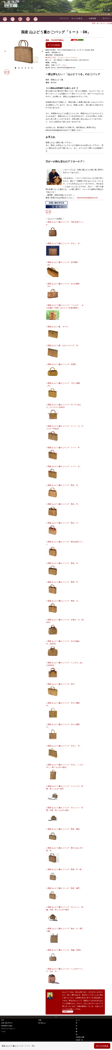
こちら (64, 65)
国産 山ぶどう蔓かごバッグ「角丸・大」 (64, 485)
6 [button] (32, 68)
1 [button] (15, 68)
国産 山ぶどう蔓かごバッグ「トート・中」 (64, 447)
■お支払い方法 (51, 57)
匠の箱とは (42, 1023)
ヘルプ (3, 1031)
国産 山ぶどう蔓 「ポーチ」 (59, 326)
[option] (23, 51)
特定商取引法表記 (6, 1026)
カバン (102, 23)
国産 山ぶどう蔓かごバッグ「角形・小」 (64, 600)
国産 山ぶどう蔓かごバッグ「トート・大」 (64, 466)
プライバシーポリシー (8, 1028)
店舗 (39, 1020)
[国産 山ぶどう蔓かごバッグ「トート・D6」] (23, 51)
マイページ (64, 18)
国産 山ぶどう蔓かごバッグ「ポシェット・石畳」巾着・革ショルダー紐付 (64, 808)
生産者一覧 (79, 1040)
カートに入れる (54, 45)
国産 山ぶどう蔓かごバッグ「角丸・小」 (64, 522)
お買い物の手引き (6, 1023)
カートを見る (77, 18)
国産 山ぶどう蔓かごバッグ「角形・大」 (64, 563)
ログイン (106, 18)
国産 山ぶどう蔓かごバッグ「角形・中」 (64, 582)
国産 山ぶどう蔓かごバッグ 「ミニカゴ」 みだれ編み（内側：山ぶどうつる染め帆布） (65, 306)
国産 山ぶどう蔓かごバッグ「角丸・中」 (64, 504)
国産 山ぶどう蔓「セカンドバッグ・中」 (64, 345)
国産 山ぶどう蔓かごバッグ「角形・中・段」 (65, 869)
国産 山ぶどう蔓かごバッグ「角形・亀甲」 (64, 888)
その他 (109, 23)
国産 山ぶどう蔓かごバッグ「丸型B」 (62, 364)
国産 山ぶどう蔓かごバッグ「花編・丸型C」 (65, 950)
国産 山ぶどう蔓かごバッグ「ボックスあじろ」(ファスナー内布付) (63, 405)
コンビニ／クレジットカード (68, 57)
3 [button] (22, 68)
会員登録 (92, 18)
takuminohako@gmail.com (87, 197)
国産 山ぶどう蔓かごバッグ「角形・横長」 (64, 829)
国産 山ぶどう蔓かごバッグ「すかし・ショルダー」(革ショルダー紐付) (64, 765)
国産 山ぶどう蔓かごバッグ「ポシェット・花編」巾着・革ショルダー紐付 (64, 908)
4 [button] (25, 68)
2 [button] (19, 68)
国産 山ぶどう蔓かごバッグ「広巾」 (62, 684)
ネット (78, 1020)
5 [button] (29, 68)
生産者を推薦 (80, 1037)
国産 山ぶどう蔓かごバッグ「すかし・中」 (64, 745)
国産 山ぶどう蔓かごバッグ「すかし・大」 (64, 243)
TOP (93, 23)
